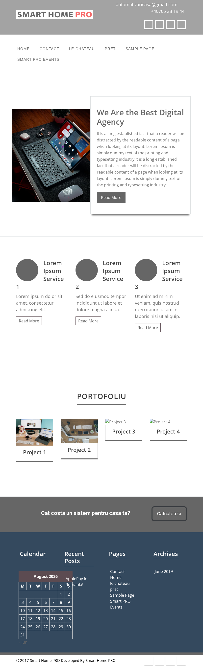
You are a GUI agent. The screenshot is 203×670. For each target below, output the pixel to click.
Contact (49, 49)
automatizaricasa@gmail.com (147, 4)
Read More (111, 197)
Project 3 (123, 431)
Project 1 (34, 452)
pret (110, 49)
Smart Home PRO (101, 660)
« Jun (23, 642)
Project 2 (79, 449)
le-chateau (82, 49)
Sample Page (140, 49)
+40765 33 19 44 (167, 11)
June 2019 (164, 571)
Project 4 (168, 431)
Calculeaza (169, 513)
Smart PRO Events (38, 59)
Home (23, 49)
